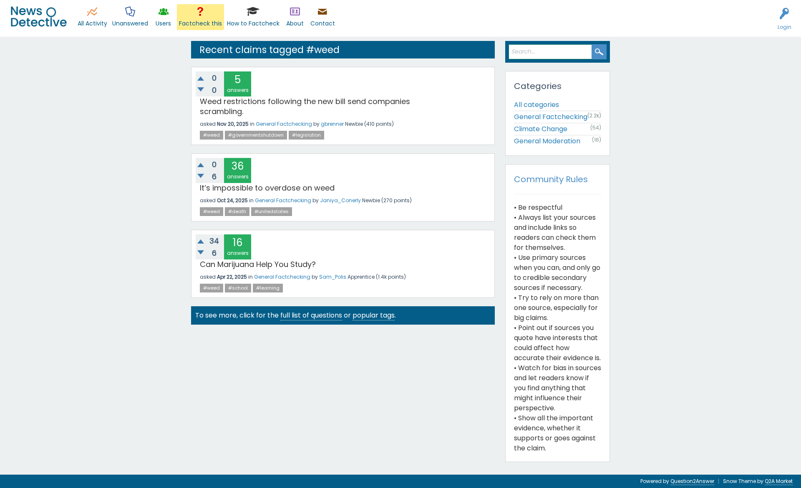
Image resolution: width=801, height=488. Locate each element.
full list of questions (311, 315)
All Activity (92, 23)
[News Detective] (38, 16)
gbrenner (332, 123)
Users (163, 23)
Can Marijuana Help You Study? (258, 264)
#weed (211, 135)
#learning (268, 288)
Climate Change (540, 129)
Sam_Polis (332, 276)
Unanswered (130, 23)
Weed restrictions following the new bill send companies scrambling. (305, 106)
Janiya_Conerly (340, 200)
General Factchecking (284, 123)
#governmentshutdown (256, 135)
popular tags (374, 315)
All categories (536, 104)
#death (237, 211)
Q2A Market (779, 481)
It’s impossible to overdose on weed (267, 188)
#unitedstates (271, 211)
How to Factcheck (253, 23)
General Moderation (547, 141)
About (295, 23)
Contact (322, 23)
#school (238, 288)
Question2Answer (692, 481)
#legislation (306, 135)
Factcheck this (200, 23)
